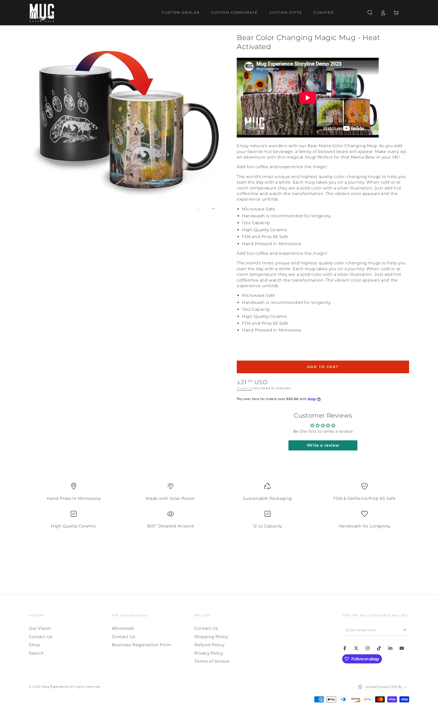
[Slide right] (212, 209)
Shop (34, 644)
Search (36, 653)
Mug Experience (55, 686)
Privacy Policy (208, 653)
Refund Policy (209, 644)
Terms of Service (212, 661)
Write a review (323, 445)
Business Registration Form (141, 644)
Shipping (244, 388)
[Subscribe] (406, 629)
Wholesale (123, 628)
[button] (369, 12)
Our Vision (40, 628)
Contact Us (40, 636)
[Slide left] (200, 209)
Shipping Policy (211, 636)
